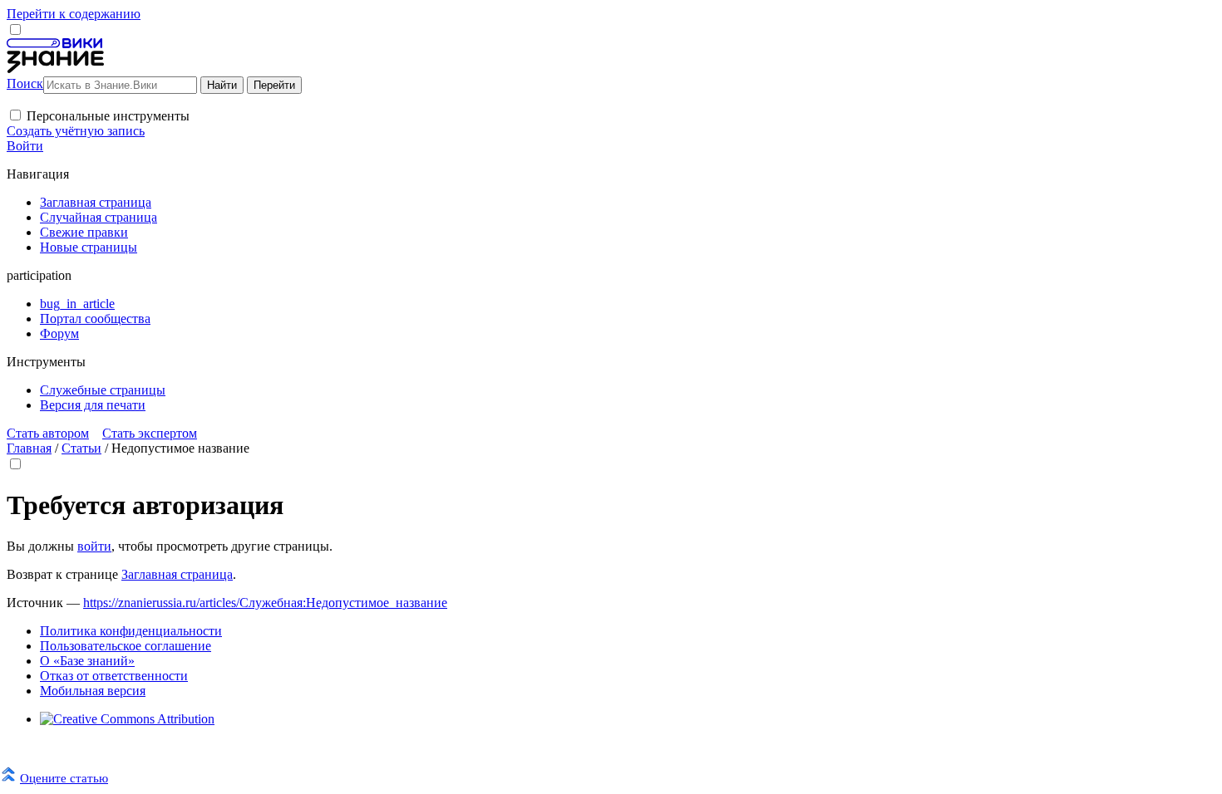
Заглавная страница (177, 574)
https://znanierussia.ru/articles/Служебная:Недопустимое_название (265, 603)
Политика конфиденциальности (131, 631)
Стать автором (48, 433)
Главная (29, 448)
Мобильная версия (92, 691)
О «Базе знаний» (87, 661)
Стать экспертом (149, 433)
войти (94, 546)
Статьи (81, 448)
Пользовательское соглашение (125, 646)
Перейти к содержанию (73, 14)
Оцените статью (64, 778)
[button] (15, 115)
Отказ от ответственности (114, 676)
